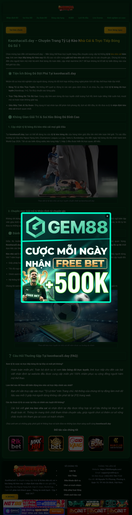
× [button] (107, 216)
